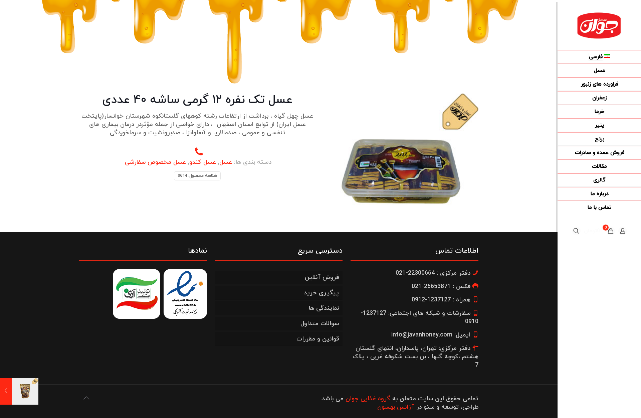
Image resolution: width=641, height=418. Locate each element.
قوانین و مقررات (317, 339)
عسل (225, 162)
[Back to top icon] (86, 399)
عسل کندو (202, 162)
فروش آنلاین (322, 277)
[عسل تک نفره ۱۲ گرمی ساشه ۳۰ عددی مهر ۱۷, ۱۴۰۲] (19, 391)
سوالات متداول (319, 323)
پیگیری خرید (321, 293)
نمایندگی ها (323, 308)
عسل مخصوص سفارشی (155, 162)
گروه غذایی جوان (368, 399)
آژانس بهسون (395, 407)
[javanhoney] (599, 25)
